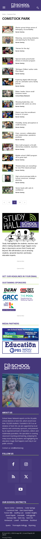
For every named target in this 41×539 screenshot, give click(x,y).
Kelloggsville (31, 515)
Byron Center (9, 508)
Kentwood (8, 520)
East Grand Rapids (27, 510)
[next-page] (25, 202)
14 (19, 202)
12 (9, 202)
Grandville (21, 515)
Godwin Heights (31, 513)
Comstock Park (12, 510)
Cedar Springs (30, 508)
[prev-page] (4, 202)
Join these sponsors (9, 310)
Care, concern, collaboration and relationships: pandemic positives (25, 135)
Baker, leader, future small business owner (24, 92)
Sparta (8, 525)
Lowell (16, 520)
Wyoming (31, 525)
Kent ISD (29, 518)
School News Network (22, 96)
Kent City (21, 518)
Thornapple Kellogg (19, 525)
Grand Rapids (11, 515)
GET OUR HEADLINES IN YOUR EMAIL (19, 276)
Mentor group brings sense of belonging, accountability (26, 28)
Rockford (33, 520)
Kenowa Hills (12, 518)
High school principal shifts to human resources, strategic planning (25, 178)
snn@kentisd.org (17, 448)
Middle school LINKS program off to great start (26, 156)
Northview (24, 520)
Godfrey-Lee (19, 513)
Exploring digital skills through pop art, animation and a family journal (26, 81)
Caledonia (20, 508)
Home (4, 14)
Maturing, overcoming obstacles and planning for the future (26, 39)
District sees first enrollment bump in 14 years (25, 113)
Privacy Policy (7, 538)
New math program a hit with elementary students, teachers (26, 146)
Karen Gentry (19, 32)
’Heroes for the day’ (22, 48)
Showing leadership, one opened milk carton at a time (25, 103)
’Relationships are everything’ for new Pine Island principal (26, 167)
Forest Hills (8, 513)
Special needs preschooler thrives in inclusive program (25, 60)
